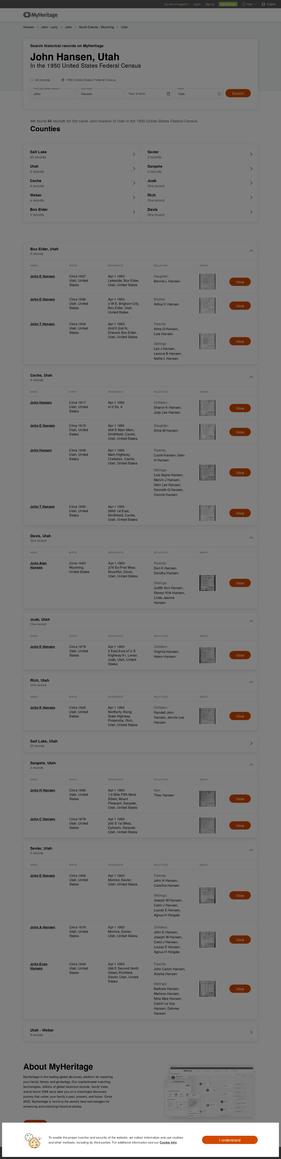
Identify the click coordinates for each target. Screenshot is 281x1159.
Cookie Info (168, 1142)
